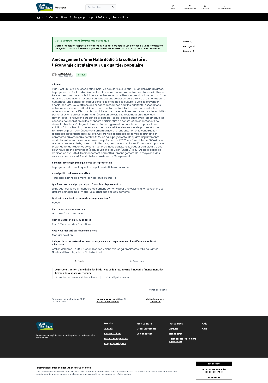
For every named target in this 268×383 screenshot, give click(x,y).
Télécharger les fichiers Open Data (182, 340)
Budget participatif (115, 343)
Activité (173, 328)
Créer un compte (146, 328)
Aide (204, 328)
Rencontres (175, 333)
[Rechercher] (113, 7)
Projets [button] (81, 261)
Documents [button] (138, 261)
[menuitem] (119, 328)
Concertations (58, 17)
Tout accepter (213, 363)
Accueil (108, 328)
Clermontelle (64, 73)
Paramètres (214, 377)
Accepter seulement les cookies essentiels (214, 370)
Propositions (120, 17)
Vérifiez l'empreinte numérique (155, 300)
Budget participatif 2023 (89, 17)
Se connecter (144, 333)
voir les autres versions (108, 301)
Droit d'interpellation (116, 338)
